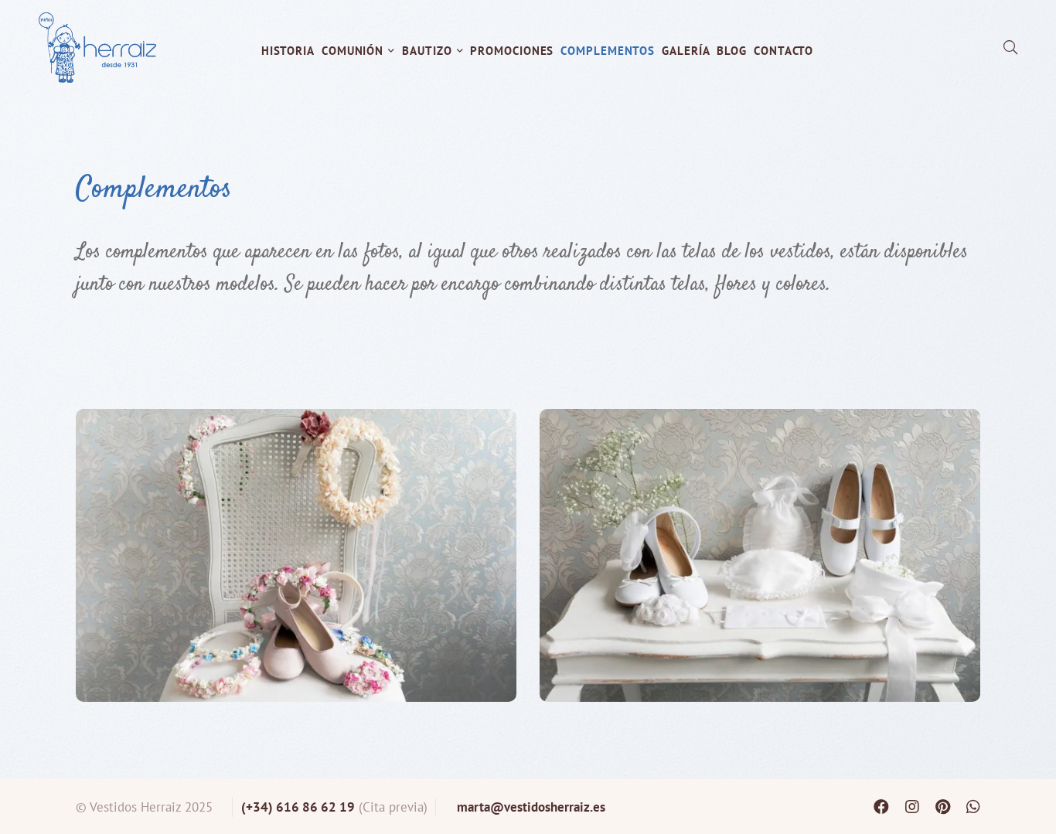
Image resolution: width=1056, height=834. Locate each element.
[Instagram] (912, 807)
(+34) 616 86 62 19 (298, 806)
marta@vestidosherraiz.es (531, 806)
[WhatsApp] (973, 807)
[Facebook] (881, 807)
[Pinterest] (942, 807)
